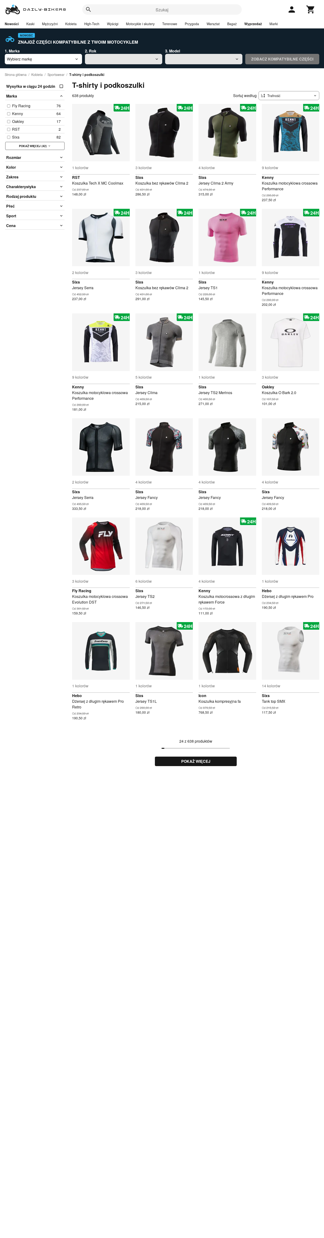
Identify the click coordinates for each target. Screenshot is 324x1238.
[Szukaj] (88, 9)
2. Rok (90, 51)
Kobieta (71, 23)
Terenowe (169, 23)
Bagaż (232, 23)
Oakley (268, 387)
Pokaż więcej (195, 761)
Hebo (267, 590)
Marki (273, 23)
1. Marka (12, 51)
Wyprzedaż (253, 23)
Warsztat (213, 23)
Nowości (12, 23)
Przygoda (192, 23)
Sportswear (56, 74)
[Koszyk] (310, 9)
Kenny (268, 177)
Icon (202, 695)
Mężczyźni (50, 23)
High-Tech (91, 23)
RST (76, 177)
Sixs (139, 177)
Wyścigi (112, 23)
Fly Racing (81, 590)
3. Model (172, 51)
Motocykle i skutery (140, 23)
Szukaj (162, 9)
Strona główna (16, 74)
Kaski (30, 23)
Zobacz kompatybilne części (282, 59)
